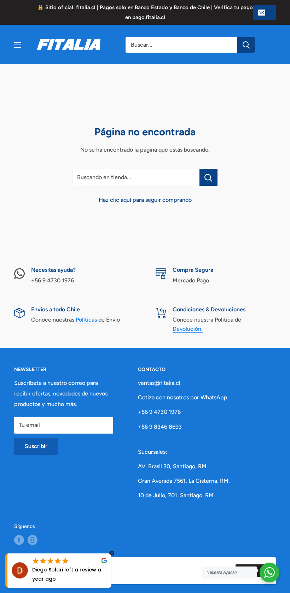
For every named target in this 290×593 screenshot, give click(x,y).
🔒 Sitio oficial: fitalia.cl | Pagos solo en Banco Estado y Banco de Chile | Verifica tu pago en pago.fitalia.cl (145, 12)
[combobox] (181, 45)
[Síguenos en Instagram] (32, 540)
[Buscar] (246, 45)
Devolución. (188, 328)
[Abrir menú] (17, 45)
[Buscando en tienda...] (208, 177)
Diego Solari (47, 569)
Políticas (86, 319)
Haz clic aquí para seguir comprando (145, 199)
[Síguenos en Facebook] (19, 540)
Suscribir (36, 446)
